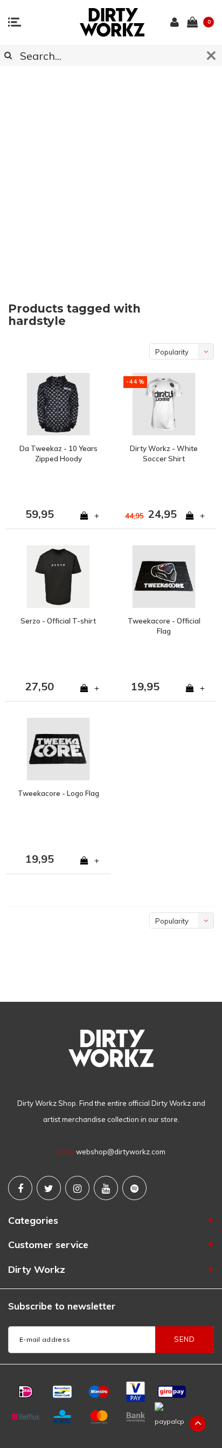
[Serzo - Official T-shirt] (58, 576)
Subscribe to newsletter (61, 1306)
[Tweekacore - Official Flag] (164, 576)
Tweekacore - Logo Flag (58, 793)
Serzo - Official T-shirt (58, 620)
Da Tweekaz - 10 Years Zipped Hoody (58, 453)
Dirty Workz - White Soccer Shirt (164, 453)
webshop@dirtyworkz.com (120, 1151)
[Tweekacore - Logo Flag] (58, 749)
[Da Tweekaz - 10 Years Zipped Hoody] (58, 404)
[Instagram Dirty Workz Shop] (77, 1188)
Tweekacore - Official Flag (164, 625)
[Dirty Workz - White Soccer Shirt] (164, 404)
